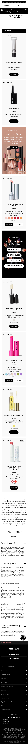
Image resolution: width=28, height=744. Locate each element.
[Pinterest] (19, 717)
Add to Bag (14, 74)
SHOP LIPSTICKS (14, 249)
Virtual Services (5, 694)
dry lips (8, 594)
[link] (14, 147)
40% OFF (22, 440)
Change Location (20, 729)
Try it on (18, 224)
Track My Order (14, 654)
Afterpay (3, 705)
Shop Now (9, 224)
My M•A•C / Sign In (6, 670)
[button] (25, 5)
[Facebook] (8, 717)
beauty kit (4, 577)
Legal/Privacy (18, 728)
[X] (11, 717)
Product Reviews (5, 709)
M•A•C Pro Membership (7, 686)
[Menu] (25, 5)
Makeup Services (5, 698)
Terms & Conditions (7, 729)
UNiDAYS (3, 690)
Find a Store (4, 682)
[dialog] (14, 62)
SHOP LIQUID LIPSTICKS (14, 266)
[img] (14, 47)
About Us (3, 678)
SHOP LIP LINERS (14, 260)
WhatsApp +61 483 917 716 (8, 667)
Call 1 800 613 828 (14, 659)
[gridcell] (6, 218)
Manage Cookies (9, 728)
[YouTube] (14, 717)
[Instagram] (17, 717)
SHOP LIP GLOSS (14, 255)
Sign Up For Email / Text (7, 702)
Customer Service (5, 674)
